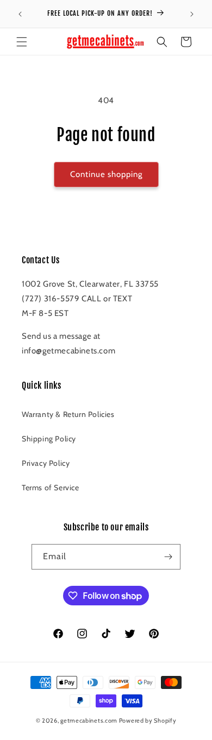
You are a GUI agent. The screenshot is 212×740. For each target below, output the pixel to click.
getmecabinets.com (88, 720)
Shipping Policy (49, 439)
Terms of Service (50, 487)
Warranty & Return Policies (68, 414)
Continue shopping (106, 174)
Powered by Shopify (148, 720)
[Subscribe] (168, 557)
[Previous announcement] (20, 14)
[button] (22, 42)
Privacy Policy (46, 463)
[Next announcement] (192, 14)
